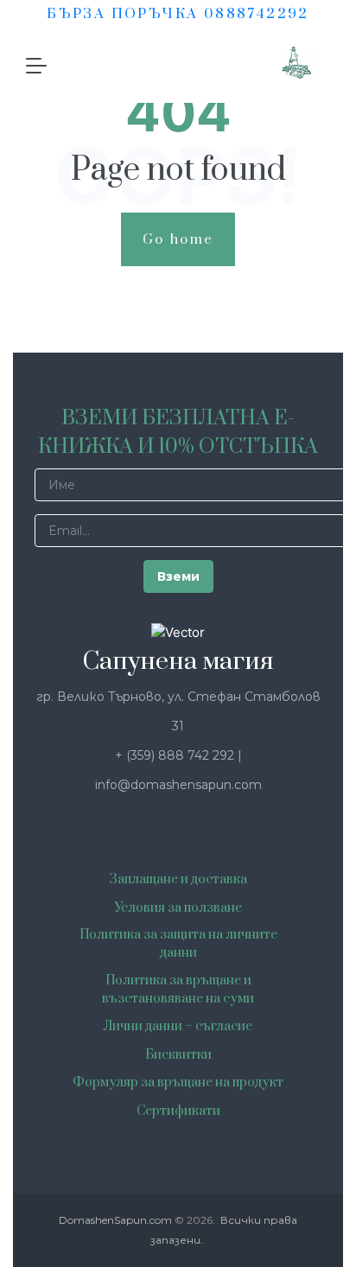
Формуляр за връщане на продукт (178, 1082)
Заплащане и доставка (178, 879)
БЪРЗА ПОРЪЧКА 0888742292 (178, 13)
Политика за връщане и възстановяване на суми (178, 989)
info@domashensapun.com (178, 785)
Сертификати (178, 1111)
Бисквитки (178, 1055)
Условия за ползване (178, 908)
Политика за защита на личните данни (178, 943)
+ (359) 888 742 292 (176, 755)
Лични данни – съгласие (178, 1026)
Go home (178, 239)
